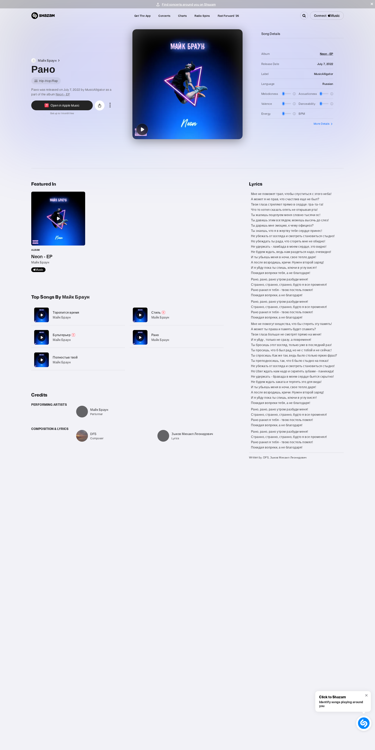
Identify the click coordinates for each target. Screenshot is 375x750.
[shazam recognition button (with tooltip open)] (363, 723)
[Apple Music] (38, 269)
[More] (119, 315)
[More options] (110, 105)
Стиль (156, 312)
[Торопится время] (78, 315)
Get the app (142, 15)
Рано (155, 335)
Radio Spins (202, 15)
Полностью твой (65, 357)
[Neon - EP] (58, 232)
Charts (182, 15)
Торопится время (66, 312)
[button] (372, 4)
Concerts (164, 15)
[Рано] (142, 129)
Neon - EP (63, 94)
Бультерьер (62, 335)
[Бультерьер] (78, 337)
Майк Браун (62, 317)
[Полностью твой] (78, 360)
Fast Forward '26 (228, 15)
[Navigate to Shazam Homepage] (43, 15)
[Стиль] (177, 315)
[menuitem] (142, 15)
